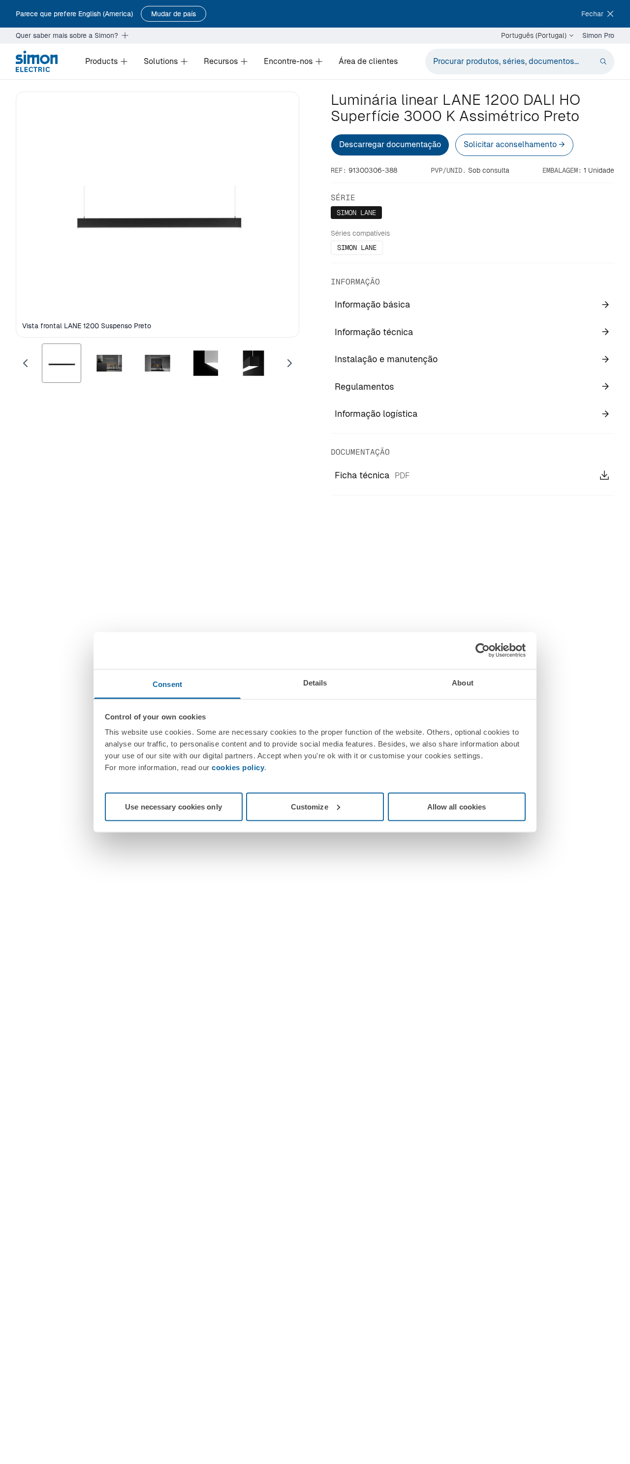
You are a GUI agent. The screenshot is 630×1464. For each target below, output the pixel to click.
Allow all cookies (456, 806)
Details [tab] (315, 682)
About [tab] (462, 682)
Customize (309, 806)
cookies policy (238, 767)
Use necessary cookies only (173, 806)
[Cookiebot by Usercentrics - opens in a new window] (483, 650)
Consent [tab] (167, 684)
